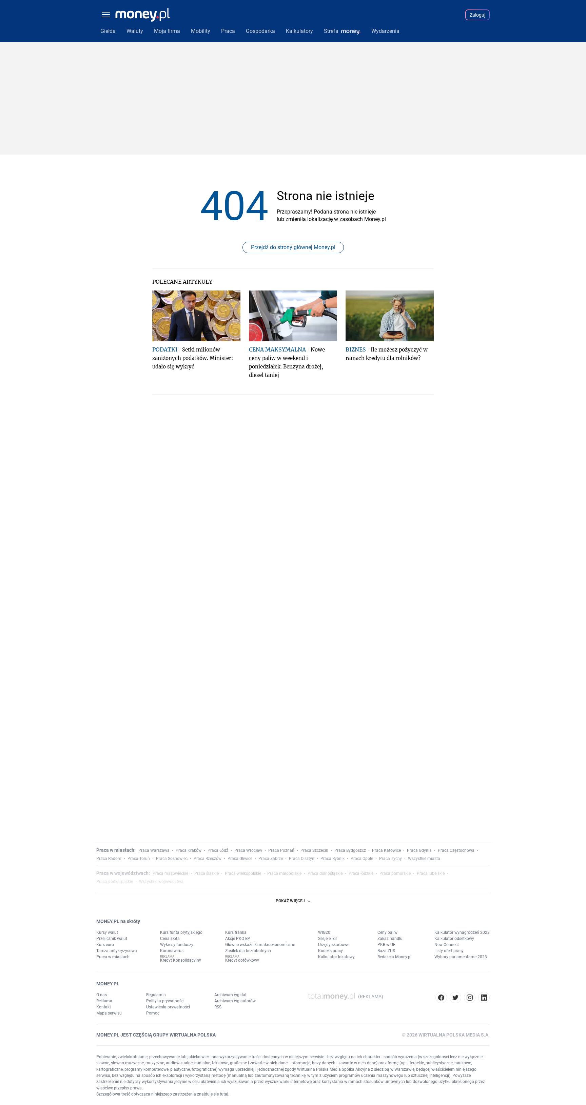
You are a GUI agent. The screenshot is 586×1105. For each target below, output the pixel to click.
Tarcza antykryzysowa (116, 950)
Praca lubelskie (431, 873)
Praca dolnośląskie (325, 873)
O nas (101, 994)
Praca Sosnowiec (172, 858)
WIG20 (324, 932)
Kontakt (103, 1007)
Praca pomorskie (395, 873)
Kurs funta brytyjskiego (181, 932)
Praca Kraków (188, 850)
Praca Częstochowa (456, 850)
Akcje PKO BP (237, 938)
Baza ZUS (386, 950)
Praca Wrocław (248, 850)
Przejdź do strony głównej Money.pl (293, 247)
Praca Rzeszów (207, 858)
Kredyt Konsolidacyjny (180, 960)
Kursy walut (107, 932)
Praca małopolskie (284, 873)
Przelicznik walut (111, 938)
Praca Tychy (390, 858)
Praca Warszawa (154, 850)
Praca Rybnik (332, 858)
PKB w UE (386, 944)
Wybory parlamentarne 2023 (460, 957)
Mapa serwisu (109, 1013)
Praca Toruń (139, 858)
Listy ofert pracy (449, 950)
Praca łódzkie (361, 873)
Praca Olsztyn (301, 858)
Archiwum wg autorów (235, 1001)
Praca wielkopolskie (243, 873)
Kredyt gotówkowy (242, 960)
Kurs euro (105, 944)
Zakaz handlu (390, 938)
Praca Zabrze (270, 858)
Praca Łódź (218, 850)
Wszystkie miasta (424, 858)
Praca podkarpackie (114, 881)
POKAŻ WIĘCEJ (290, 901)
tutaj (224, 1094)
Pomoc (152, 1013)
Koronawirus (171, 950)
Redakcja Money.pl (394, 957)
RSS (217, 1007)
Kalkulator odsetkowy (454, 938)
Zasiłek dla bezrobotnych (248, 950)
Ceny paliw (387, 932)
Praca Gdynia (419, 850)
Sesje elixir (327, 938)
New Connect (446, 944)
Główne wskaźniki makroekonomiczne (260, 944)
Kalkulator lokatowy (336, 957)
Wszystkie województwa (161, 881)
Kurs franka (236, 932)
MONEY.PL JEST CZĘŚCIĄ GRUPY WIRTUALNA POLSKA (156, 1035)
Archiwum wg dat (230, 994)
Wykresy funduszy (176, 944)
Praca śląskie (206, 873)
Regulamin (156, 994)
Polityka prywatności (165, 1001)
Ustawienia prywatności (168, 1007)
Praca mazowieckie (170, 873)
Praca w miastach (113, 957)
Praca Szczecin (314, 850)
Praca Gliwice (240, 858)
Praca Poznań (281, 850)
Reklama (104, 1001)
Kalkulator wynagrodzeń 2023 (462, 932)
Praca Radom (108, 858)
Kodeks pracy (330, 950)
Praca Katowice (386, 850)
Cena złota (170, 938)
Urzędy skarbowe (333, 944)
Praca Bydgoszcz (350, 850)
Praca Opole (362, 858)
